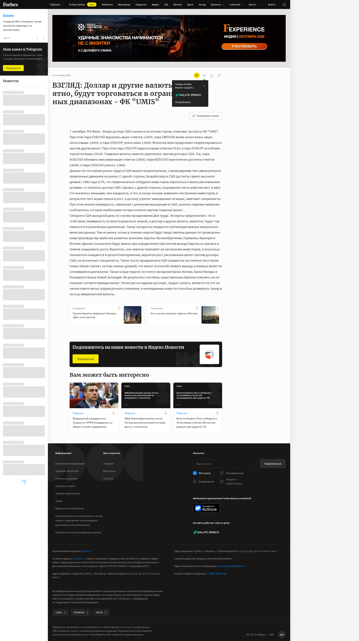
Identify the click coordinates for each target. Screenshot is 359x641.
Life (166, 4)
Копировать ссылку (208, 115)
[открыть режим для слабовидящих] (197, 75)
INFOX (99, 612)
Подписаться (85, 359)
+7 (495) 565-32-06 (216, 573)
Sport (190, 4)
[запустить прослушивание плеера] (204, 75)
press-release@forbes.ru (230, 566)
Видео (155, 4)
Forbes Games (81, 4)
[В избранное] (119, 308)
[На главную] (10, 4)
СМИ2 (59, 612)
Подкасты (141, 4)
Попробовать (183, 102)
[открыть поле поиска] (284, 4)
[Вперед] (228, 316)
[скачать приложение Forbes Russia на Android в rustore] (206, 508)
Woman (177, 4)
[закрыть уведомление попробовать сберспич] (204, 86)
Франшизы (124, 4)
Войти (271, 4)
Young (202, 4)
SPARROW (78, 612)
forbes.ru (86, 551)
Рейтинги (107, 4)
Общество (78, 413)
